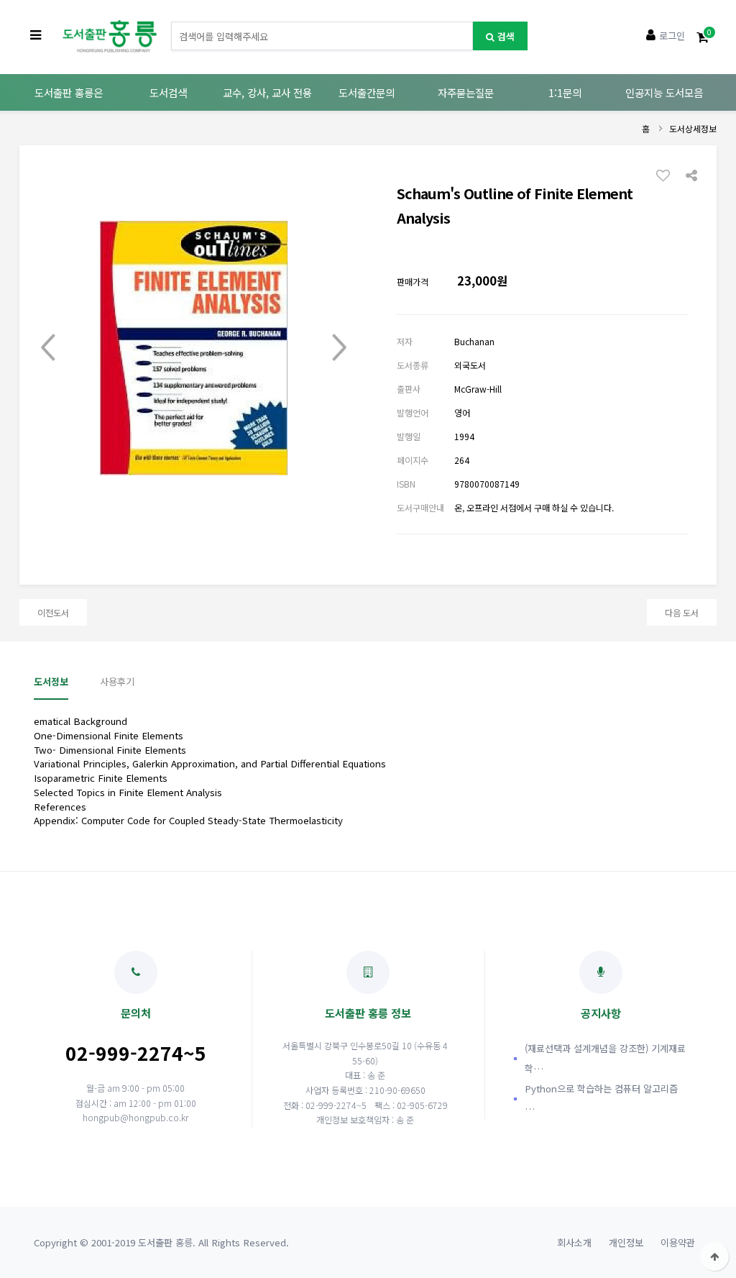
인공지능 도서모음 (664, 92)
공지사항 (601, 1013)
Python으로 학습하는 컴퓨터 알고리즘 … (601, 1098)
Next (339, 348)
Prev (48, 348)
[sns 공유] (691, 174)
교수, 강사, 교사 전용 (267, 92)
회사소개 (574, 1242)
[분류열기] (35, 36)
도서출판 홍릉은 (68, 92)
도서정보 (51, 681)
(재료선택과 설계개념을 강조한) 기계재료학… (605, 1058)
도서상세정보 (693, 128)
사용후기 (117, 681)
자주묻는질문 (466, 92)
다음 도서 (682, 612)
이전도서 (53, 612)
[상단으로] (714, 1256)
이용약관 (678, 1242)
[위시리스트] (667, 174)
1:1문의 (564, 92)
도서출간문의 (367, 92)
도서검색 (168, 92)
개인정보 (626, 1242)
